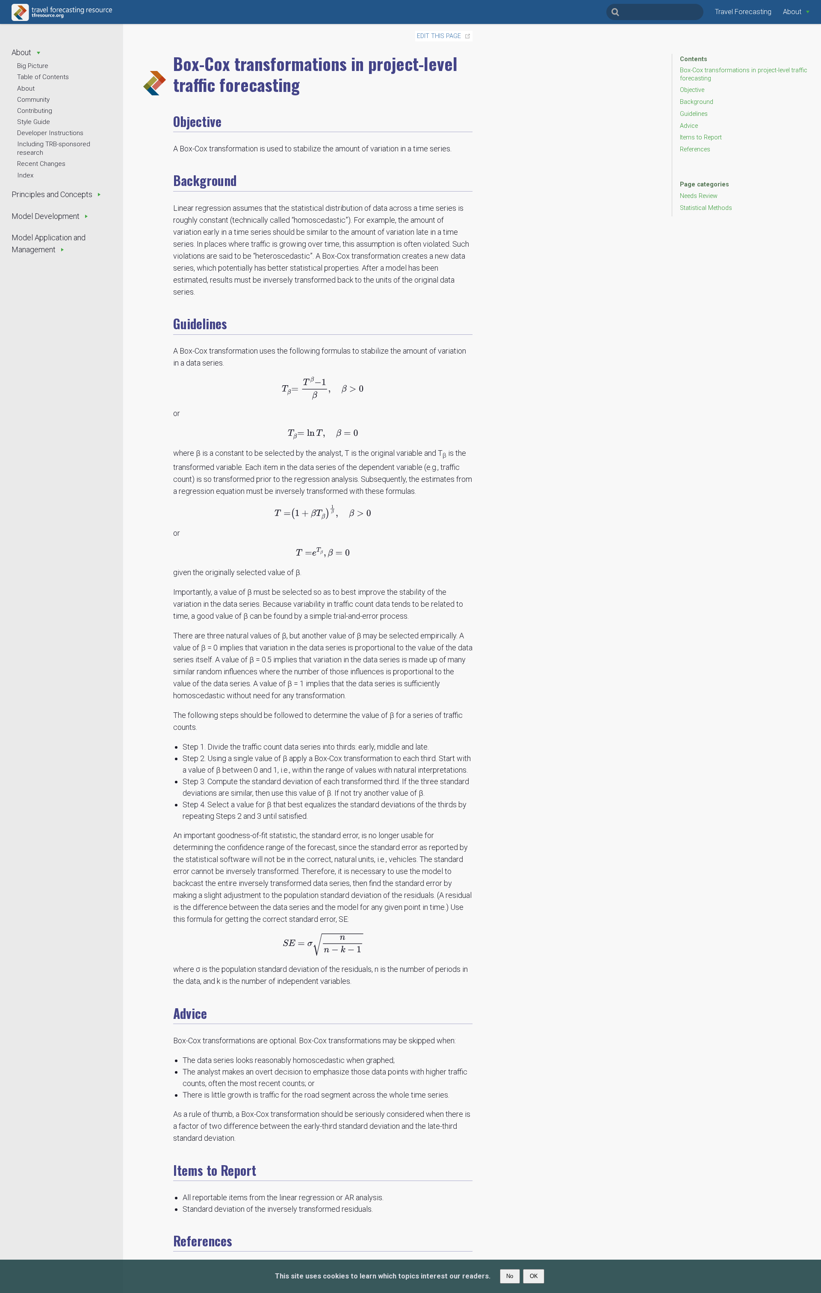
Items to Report (701, 137)
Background (696, 102)
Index (25, 175)
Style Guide (33, 122)
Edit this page (439, 36)
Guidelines (694, 114)
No (509, 1276)
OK (534, 1276)
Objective (692, 90)
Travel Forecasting (743, 12)
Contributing (34, 111)
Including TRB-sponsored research (53, 148)
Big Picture (32, 66)
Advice (689, 126)
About (26, 88)
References (695, 149)
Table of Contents (43, 77)
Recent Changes (41, 164)
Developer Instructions (50, 133)
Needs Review (699, 196)
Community (33, 99)
